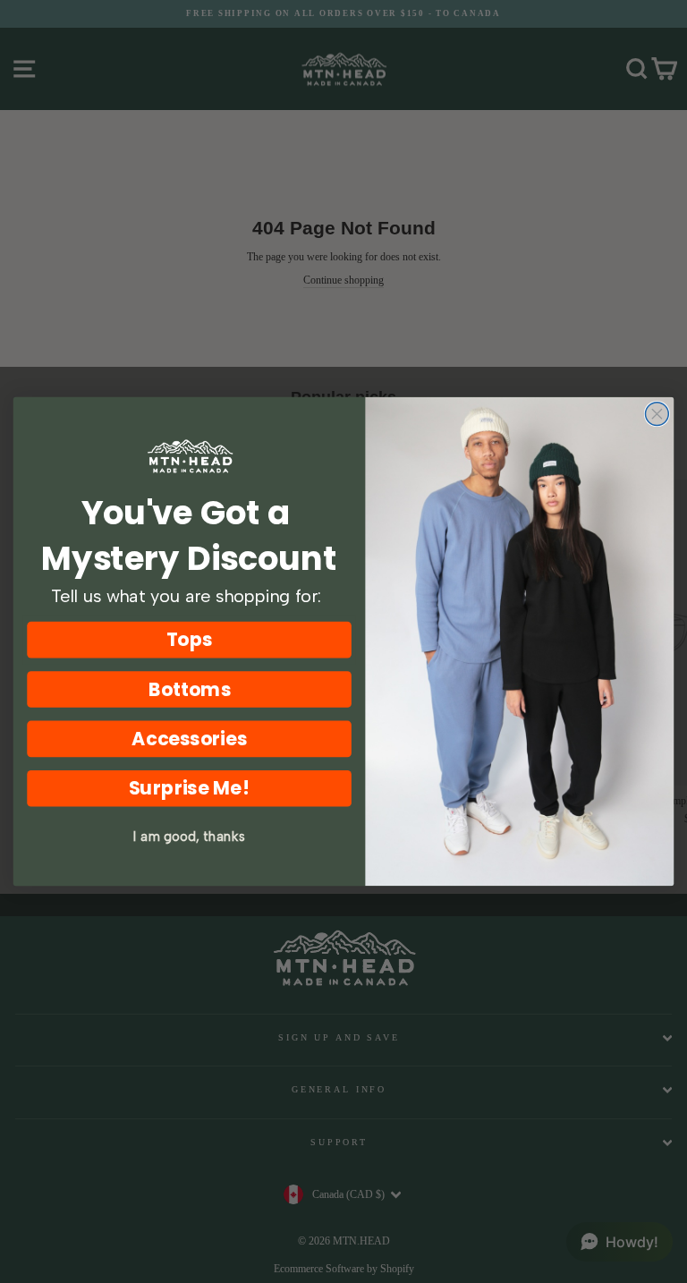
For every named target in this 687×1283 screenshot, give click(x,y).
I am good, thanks (189, 836)
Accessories (188, 739)
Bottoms (189, 689)
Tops (189, 639)
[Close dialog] (656, 414)
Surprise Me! (189, 789)
